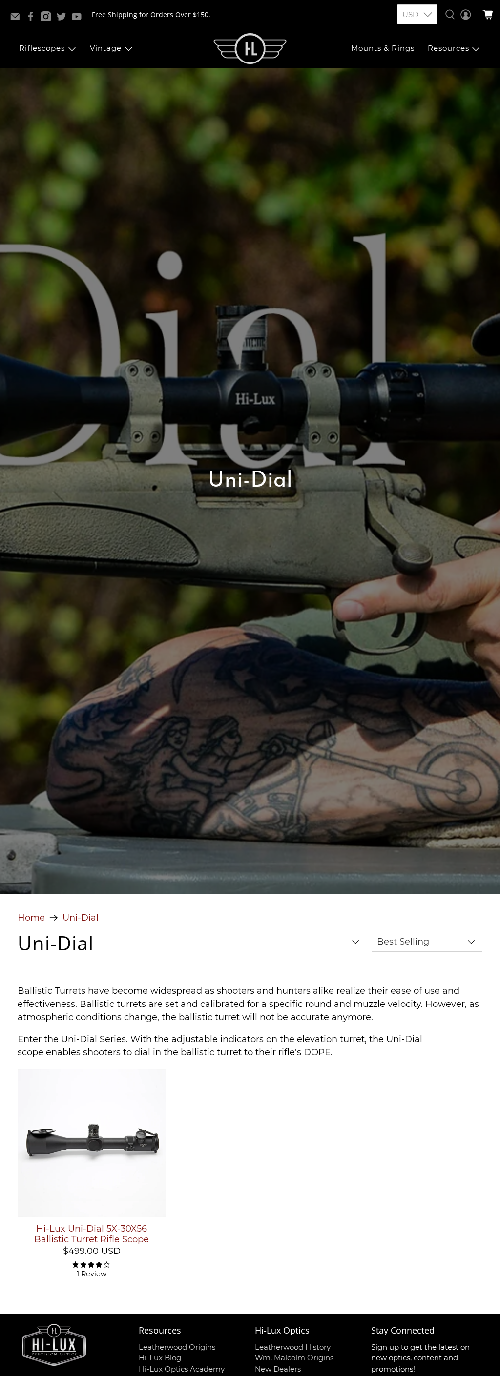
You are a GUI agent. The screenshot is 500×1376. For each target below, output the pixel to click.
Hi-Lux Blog (160, 1357)
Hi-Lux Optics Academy (182, 1369)
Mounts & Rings (383, 48)
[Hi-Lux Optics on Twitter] (64, 18)
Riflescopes (42, 48)
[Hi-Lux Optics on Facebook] (33, 18)
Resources (448, 48)
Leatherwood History (293, 1347)
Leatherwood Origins (177, 1347)
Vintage (106, 48)
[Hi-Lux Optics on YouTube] (79, 18)
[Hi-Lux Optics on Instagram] (48, 18)
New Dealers (278, 1369)
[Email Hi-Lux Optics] (17, 18)
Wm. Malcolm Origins (294, 1357)
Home (31, 917)
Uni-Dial (80, 917)
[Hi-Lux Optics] (250, 48)
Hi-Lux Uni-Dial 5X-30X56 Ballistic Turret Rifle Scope (91, 1234)
